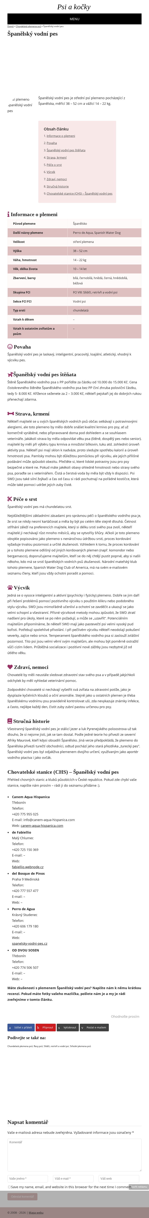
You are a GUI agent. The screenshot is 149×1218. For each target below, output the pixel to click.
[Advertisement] (66, 66)
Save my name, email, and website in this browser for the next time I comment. (71, 1187)
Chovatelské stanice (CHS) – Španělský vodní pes (79, 194)
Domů (10, 26)
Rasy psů (38, 1046)
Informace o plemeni (61, 136)
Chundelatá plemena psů (28, 26)
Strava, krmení (57, 158)
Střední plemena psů (80, 1046)
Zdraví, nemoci (57, 179)
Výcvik (51, 172)
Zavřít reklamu (138, 1186)
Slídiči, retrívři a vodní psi (56, 1046)
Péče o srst (54, 165)
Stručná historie (58, 186)
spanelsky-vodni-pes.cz (29, 943)
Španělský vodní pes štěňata (66, 150)
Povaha (52, 143)
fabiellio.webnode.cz (27, 867)
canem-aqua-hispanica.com (42, 825)
